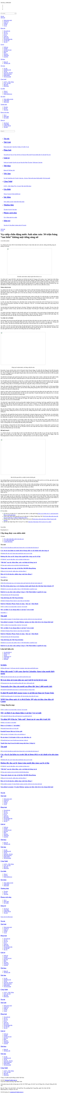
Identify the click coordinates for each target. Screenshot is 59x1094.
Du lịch (5, 108)
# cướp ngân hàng (8, 541)
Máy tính (6, 84)
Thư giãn (6, 109)
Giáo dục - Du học (8, 72)
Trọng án (6, 36)
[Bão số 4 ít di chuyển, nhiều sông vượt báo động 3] (13, 571)
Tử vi (5, 115)
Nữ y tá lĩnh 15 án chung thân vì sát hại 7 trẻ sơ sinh (17, 609)
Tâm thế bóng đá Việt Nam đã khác (12, 598)
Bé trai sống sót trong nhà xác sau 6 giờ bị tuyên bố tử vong (24, 680)
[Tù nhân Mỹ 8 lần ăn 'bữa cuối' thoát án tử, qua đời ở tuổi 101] (16, 716)
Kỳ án (5, 35)
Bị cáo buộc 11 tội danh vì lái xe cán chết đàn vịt (16, 737)
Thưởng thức (4, 104)
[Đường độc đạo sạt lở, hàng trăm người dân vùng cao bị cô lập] (16, 553)
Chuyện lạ (6, 21)
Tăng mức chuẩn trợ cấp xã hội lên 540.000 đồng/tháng (18, 568)
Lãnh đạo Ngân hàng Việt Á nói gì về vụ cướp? (39, 521)
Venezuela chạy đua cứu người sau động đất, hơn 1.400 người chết (26, 686)
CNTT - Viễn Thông (9, 82)
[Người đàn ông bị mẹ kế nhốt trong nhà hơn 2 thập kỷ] (14, 740)
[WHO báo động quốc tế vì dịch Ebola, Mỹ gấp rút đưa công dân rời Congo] (19, 696)
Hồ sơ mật (6, 37)
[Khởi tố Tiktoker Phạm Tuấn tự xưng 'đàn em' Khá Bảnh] (15, 600)
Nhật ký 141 (7, 653)
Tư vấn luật (6, 40)
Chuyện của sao (7, 50)
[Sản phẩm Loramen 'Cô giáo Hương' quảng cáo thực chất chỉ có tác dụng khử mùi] (21, 619)
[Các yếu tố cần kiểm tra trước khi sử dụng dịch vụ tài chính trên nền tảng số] (20, 547)
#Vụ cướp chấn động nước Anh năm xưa (14, 539)
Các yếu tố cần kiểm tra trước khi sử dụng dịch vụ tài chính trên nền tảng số (25, 550)
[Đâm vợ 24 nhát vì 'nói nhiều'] (8, 722)
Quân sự (6, 23)
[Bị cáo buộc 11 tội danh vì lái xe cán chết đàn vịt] (13, 734)
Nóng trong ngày (8, 20)
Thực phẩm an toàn (8, 99)
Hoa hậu (6, 51)
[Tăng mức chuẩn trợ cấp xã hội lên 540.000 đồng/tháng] (15, 565)
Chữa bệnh (6, 100)
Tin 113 (5, 32)
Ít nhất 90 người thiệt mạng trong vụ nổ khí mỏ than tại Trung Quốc (27, 693)
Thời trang (6, 55)
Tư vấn (5, 68)
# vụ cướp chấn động (9, 540)
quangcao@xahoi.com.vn (16, 1092)
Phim (5, 52)
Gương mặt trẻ (7, 125)
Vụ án (5, 25)
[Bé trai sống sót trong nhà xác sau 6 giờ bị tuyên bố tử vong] (16, 676)
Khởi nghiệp (7, 75)
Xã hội (5, 655)
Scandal (6, 48)
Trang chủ (3, 916)
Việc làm (3, 66)
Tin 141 (5, 42)
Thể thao (3, 59)
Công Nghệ (3, 79)
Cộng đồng (6, 124)
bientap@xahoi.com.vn (11, 1080)
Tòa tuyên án (7, 31)
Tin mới (4, 616)
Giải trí (2, 44)
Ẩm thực (6, 107)
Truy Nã (6, 33)
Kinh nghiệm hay (8, 94)
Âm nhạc (6, 54)
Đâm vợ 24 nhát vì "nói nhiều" (10, 725)
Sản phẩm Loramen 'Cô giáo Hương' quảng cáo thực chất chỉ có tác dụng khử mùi (27, 622)
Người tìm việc (7, 69)
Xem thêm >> (4, 577)
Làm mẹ (6, 92)
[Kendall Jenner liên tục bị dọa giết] (9, 728)
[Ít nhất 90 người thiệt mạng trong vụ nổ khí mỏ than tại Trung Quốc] (18, 689)
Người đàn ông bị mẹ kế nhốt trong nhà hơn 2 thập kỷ (18, 743)
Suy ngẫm (6, 117)
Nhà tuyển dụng (8, 74)
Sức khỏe (3, 96)
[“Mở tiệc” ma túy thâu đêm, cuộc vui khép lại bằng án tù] (15, 559)
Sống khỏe (6, 102)
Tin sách (6, 127)
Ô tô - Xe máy (7, 83)
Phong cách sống (5, 112)
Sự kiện (4, 665)
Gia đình (3, 88)
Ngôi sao (6, 47)
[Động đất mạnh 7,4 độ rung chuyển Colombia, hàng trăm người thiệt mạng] (19, 668)
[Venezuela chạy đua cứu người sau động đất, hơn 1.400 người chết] (17, 683)
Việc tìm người (7, 76)
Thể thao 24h (7, 63)
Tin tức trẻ (6, 123)
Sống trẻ (3, 120)
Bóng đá (6, 62)
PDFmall (6, 659)
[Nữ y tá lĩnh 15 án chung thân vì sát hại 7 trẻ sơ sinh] (14, 606)
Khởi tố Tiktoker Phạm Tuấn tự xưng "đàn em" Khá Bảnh (19, 604)
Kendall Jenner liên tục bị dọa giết (11, 731)
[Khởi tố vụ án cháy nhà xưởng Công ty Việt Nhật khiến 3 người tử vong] (19, 589)
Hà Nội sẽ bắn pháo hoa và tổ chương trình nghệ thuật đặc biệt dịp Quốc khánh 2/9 (27, 586)
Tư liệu (5, 24)
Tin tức (2, 16)
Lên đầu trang (9, 916)
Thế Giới (3, 17)
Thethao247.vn (7, 656)
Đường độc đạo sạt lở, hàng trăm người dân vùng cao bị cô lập (20, 556)
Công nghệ (6, 657)
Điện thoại (6, 86)
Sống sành (6, 116)
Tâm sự (5, 91)
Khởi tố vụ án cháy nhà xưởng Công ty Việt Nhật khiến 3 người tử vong (23, 592)
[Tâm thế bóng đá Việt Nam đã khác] (10, 594)
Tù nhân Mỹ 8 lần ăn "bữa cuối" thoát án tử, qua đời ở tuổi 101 (25, 719)
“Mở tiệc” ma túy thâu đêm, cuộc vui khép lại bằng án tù (19, 562)
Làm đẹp (6, 56)
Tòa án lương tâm (8, 39)
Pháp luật (3, 28)
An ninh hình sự (8, 652)
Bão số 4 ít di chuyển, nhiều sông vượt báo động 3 (16, 574)
